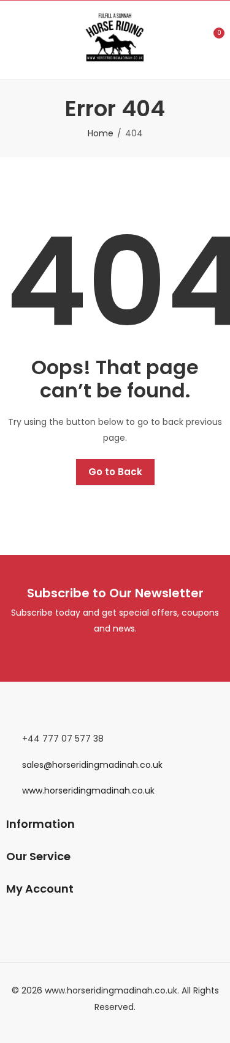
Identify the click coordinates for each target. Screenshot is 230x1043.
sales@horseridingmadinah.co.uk (92, 765)
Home (100, 133)
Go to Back (115, 471)
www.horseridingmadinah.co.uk (88, 790)
